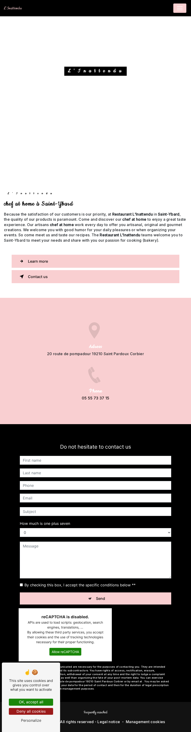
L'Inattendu (12, 8)
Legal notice (108, 721)
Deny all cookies (31, 711)
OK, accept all (31, 702)
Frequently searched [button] (95, 712)
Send (100, 598)
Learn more (38, 261)
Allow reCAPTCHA (65, 652)
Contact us (38, 276)
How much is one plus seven (45, 523)
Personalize (31, 720)
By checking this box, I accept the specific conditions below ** (80, 585)
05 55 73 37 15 (95, 398)
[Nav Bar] (179, 8)
